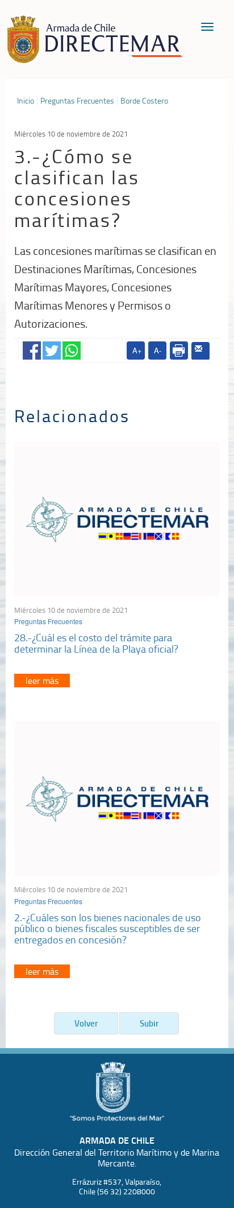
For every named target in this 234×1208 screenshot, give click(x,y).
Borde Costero (144, 100)
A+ (137, 350)
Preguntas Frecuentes (77, 100)
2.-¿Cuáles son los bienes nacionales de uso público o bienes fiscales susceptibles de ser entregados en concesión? (107, 928)
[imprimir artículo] (179, 350)
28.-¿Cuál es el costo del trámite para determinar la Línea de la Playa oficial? (96, 642)
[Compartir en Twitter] (52, 348)
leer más (42, 680)
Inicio (25, 100)
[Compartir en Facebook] (32, 348)
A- (157, 350)
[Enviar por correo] (200, 351)
